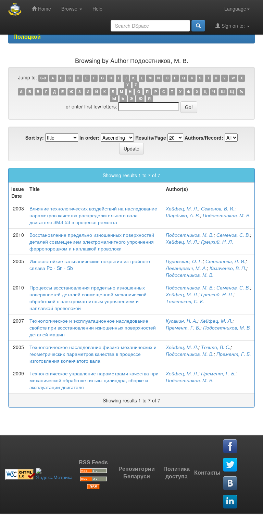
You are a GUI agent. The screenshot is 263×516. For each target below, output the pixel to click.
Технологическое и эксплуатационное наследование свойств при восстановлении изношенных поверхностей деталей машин (92, 327)
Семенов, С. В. (233, 234)
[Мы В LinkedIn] (230, 502)
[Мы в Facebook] (230, 446)
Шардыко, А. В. (183, 215)
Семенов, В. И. (218, 208)
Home (44, 8)
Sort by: (34, 137)
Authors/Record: (204, 137)
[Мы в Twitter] (230, 465)
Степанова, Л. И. (225, 261)
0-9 (43, 77)
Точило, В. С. (215, 347)
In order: (89, 137)
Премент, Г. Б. (183, 327)
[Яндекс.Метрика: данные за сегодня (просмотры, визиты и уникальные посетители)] (54, 474)
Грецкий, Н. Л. (217, 241)
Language (235, 8)
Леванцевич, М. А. (186, 268)
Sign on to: (233, 25)
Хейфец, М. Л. (182, 208)
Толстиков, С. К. (185, 301)
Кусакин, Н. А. (181, 320)
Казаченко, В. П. (228, 268)
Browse (70, 8)
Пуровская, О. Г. (184, 261)
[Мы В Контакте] (230, 483)
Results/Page (150, 137)
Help (97, 8)
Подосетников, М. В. (227, 215)
